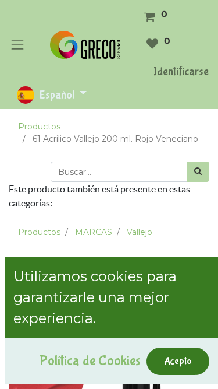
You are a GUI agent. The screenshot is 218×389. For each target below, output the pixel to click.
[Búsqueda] (198, 172)
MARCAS (93, 232)
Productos (39, 126)
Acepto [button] (178, 361)
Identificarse (181, 71)
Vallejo (139, 232)
